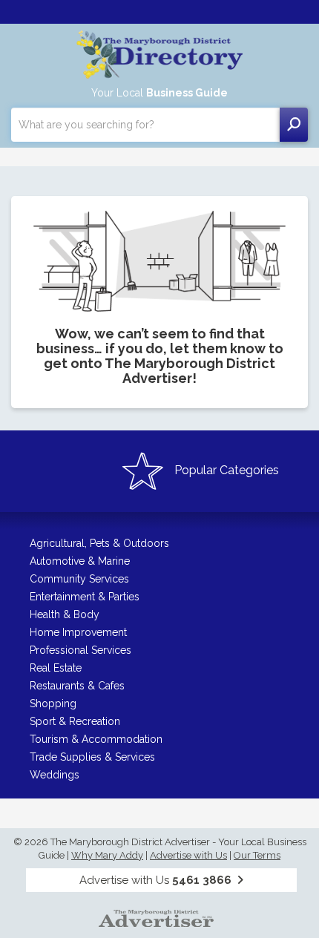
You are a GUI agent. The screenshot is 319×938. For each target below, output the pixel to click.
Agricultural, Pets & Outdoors (99, 543)
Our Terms (257, 855)
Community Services (79, 579)
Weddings (54, 775)
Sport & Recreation (75, 721)
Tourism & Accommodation (96, 739)
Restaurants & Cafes (77, 686)
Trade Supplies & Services (92, 757)
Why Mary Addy (107, 855)
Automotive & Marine (80, 561)
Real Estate (56, 668)
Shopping (53, 703)
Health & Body (64, 614)
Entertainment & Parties (84, 597)
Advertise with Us (188, 855)
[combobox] (145, 125)
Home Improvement (78, 632)
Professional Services (80, 650)
